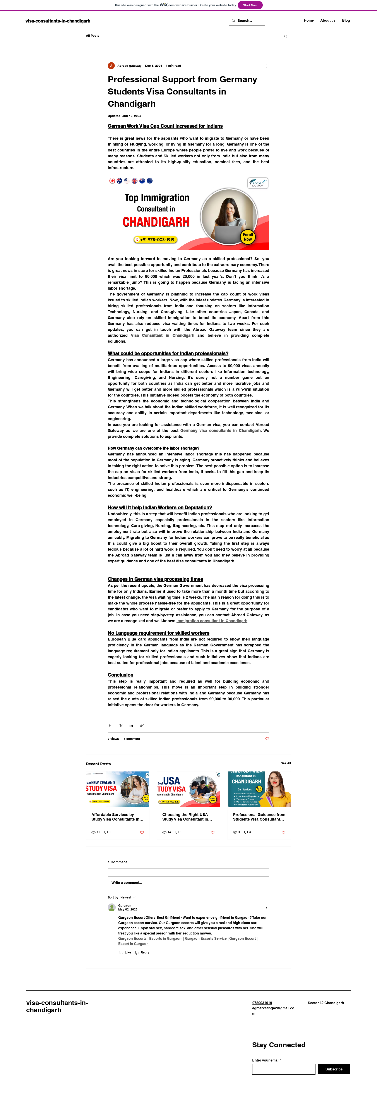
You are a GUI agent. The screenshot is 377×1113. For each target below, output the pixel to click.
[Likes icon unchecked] (121, 952)
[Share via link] (142, 725)
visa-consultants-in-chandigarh (58, 21)
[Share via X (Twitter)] (120, 725)
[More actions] (266, 65)
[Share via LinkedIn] (131, 725)
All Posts (92, 35)
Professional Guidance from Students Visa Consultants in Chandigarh (259, 816)
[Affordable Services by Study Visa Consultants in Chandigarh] (117, 789)
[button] (285, 36)
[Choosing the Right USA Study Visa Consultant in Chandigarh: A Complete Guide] (188, 789)
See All (286, 763)
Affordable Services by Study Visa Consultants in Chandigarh (115, 816)
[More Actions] (266, 907)
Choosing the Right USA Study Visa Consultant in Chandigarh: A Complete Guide (185, 816)
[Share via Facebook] (110, 725)
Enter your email (265, 1060)
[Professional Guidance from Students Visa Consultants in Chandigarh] (259, 789)
